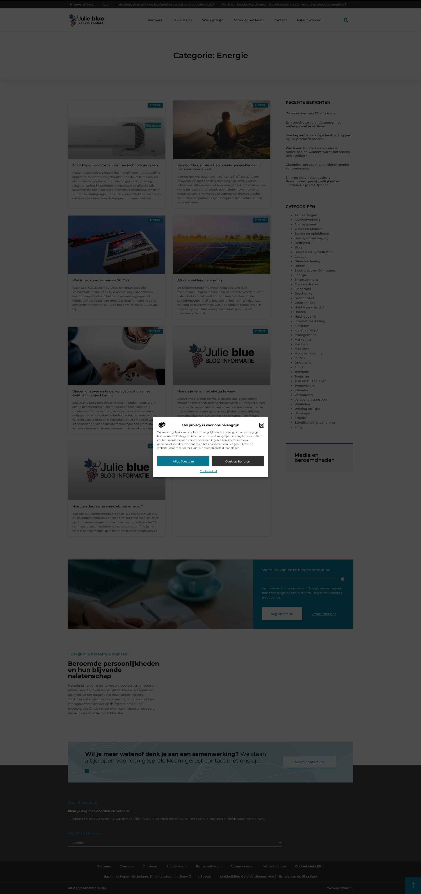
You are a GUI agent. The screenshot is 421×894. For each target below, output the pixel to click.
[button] (261, 425)
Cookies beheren (237, 461)
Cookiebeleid (208, 471)
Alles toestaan (183, 461)
